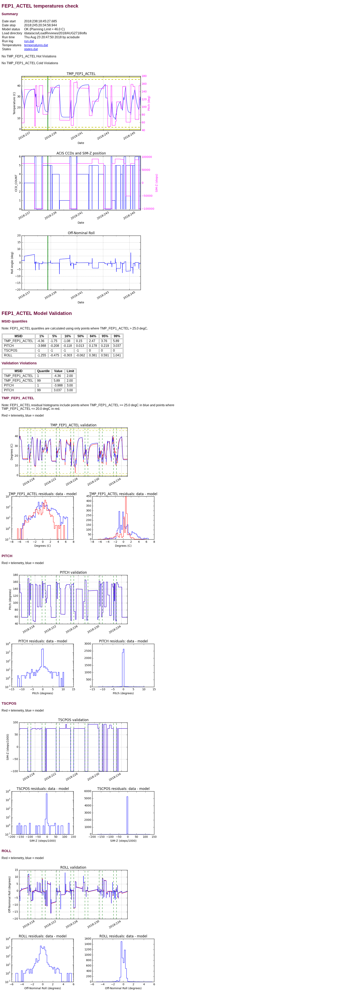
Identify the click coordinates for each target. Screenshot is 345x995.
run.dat (29, 41)
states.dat (31, 49)
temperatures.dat (36, 45)
